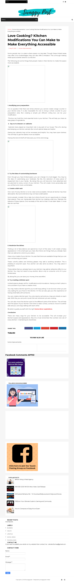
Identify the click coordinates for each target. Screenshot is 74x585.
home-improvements (18, 29)
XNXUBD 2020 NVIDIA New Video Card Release (30, 487)
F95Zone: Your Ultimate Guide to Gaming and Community (33, 501)
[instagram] (65, 2)
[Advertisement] (37, 425)
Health (9, 531)
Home (9, 29)
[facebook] (63, 2)
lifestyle (10, 534)
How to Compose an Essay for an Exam (27, 508)
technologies (11, 540)
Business (10, 528)
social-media (11, 537)
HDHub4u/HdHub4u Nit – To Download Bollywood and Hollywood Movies (38, 494)
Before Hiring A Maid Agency (24, 479)
